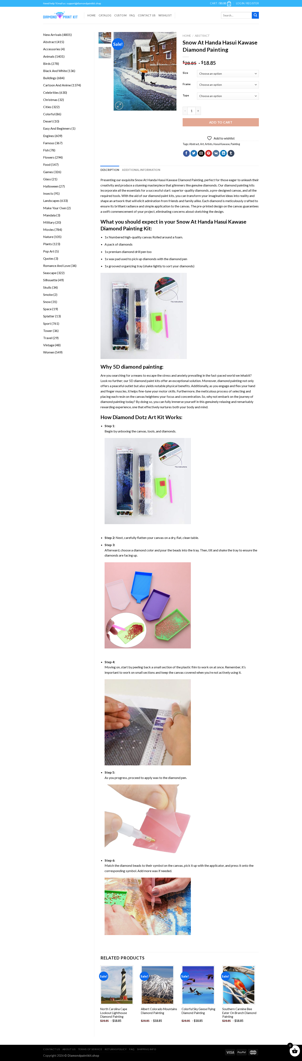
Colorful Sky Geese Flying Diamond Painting (198, 1011)
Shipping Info (146, 1049)
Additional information (141, 169)
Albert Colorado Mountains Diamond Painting (159, 1011)
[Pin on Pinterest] (208, 153)
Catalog (105, 15)
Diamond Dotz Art (134, 417)
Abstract (202, 35)
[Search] (255, 15)
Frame (187, 84)
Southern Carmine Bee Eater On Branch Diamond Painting (239, 1012)
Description (109, 169)
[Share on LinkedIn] (223, 153)
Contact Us (147, 15)
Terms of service (90, 1049)
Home (91, 15)
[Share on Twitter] (193, 153)
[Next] (170, 71)
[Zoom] (119, 106)
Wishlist (165, 15)
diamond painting (236, 185)
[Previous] (120, 71)
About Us (69, 1049)
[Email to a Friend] (201, 153)
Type (186, 95)
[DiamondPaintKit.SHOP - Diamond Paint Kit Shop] (60, 15)
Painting (235, 144)
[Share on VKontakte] (216, 153)
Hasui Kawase (221, 144)
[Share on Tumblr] (231, 153)
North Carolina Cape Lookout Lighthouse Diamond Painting (113, 1012)
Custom (120, 15)
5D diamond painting (137, 367)
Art (202, 144)
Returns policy (116, 1049)
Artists (208, 144)
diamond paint (158, 196)
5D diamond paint (141, 381)
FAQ (132, 15)
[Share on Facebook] (186, 153)
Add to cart (220, 122)
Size (185, 73)
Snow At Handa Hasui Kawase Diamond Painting (169, 180)
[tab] (109, 170)
